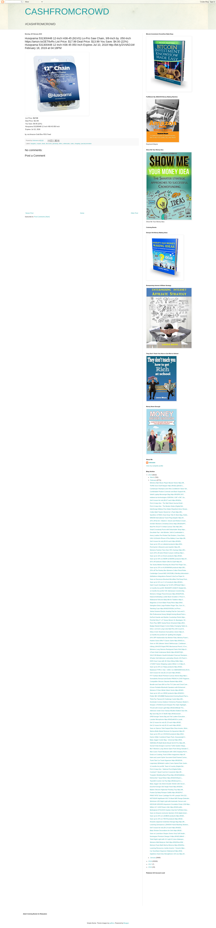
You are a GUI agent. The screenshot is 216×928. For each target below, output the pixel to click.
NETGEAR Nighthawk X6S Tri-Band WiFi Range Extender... (170, 798)
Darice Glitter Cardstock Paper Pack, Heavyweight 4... (168, 737)
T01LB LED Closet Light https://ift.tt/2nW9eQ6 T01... (167, 708)
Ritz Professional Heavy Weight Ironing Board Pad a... (168, 614)
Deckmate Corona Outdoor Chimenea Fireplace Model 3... (169, 702)
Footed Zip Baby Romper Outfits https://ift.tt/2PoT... (167, 792)
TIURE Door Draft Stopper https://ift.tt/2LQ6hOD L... (167, 486)
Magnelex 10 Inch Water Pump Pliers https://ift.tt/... (167, 603)
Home (82, 213)
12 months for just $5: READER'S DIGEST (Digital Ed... (168, 588)
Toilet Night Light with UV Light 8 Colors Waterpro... (167, 839)
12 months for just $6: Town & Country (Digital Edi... (167, 766)
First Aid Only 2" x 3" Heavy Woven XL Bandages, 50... (168, 620)
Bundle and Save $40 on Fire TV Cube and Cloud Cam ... (169, 684)
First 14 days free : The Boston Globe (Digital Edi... (167, 506)
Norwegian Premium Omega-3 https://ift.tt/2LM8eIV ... (168, 836)
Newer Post (29, 213)
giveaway (55, 143)
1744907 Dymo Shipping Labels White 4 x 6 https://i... (168, 664)
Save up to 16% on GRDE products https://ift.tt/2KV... (167, 693)
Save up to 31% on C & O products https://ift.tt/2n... (167, 582)
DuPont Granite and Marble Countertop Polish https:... (168, 617)
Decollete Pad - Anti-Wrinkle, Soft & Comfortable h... (167, 532)
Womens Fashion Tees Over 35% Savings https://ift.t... (168, 550)
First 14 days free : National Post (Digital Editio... (166, 769)
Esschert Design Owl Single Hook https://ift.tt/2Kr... (167, 787)
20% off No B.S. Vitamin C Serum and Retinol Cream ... (168, 521)
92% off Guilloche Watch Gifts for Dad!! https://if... (166, 562)
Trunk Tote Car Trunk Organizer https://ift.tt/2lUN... (166, 760)
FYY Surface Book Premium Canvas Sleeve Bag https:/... (169, 676)
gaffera (112, 923)
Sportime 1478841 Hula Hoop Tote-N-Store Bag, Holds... (169, 515)
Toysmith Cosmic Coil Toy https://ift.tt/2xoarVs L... (166, 781)
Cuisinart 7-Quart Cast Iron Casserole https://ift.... (166, 772)
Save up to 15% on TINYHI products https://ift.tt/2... (167, 819)
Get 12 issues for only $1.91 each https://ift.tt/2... (166, 725)
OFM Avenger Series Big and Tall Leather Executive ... (168, 716)
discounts (49, 143)
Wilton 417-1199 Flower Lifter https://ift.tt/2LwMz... (166, 807)
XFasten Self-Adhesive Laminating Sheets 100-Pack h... (169, 658)
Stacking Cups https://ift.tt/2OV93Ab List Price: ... (166, 608)
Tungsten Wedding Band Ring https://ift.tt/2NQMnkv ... (168, 775)
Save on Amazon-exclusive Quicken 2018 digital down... (169, 813)
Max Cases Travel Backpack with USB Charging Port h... (169, 752)
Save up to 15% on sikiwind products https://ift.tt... (166, 544)
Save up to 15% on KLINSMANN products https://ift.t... (168, 567)
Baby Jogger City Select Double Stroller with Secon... (168, 784)
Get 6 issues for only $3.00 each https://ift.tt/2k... (166, 541)
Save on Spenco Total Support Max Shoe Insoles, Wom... (169, 728)
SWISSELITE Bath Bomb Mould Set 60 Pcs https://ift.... (168, 743)
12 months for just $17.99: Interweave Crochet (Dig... (167, 591)
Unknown (152, 463)
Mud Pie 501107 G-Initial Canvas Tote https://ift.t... (166, 527)
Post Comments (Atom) (42, 217)
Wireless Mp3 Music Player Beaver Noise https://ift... (167, 483)
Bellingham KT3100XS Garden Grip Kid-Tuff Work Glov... (169, 810)
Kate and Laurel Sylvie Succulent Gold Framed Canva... (169, 757)
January (153, 858)
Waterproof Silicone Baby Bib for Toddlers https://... (167, 600)
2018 (150, 861)
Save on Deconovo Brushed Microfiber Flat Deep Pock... (169, 579)
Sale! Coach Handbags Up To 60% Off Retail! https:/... (168, 585)
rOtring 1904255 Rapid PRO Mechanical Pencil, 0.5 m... (169, 646)
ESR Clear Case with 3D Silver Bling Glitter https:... (167, 661)
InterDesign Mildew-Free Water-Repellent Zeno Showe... (169, 509)
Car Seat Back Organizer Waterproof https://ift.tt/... (166, 851)
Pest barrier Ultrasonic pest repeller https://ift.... (165, 547)
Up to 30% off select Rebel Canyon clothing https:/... (167, 553)
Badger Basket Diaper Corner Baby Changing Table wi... (169, 626)
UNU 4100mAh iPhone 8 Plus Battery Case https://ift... (168, 538)
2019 (150, 475)
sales (72, 143)
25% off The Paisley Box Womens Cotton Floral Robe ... (169, 570)
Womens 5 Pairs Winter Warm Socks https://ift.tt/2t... (167, 690)
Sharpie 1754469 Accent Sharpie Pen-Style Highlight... (168, 705)
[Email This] (49, 140)
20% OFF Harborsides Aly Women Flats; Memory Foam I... (169, 638)
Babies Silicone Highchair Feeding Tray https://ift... (167, 790)
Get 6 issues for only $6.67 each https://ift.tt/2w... (166, 500)
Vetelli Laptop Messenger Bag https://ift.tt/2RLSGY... (167, 494)
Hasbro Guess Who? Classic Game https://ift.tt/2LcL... (168, 641)
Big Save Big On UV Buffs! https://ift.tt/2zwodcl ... (166, 714)
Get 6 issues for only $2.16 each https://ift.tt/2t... (165, 673)
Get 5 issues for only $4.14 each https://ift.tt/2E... (166, 828)
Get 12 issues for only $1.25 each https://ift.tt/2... (166, 722)
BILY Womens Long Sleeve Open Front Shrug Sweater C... (170, 749)
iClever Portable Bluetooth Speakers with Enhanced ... (168, 687)
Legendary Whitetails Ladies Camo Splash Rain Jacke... (169, 763)
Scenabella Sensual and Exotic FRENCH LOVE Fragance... (170, 679)
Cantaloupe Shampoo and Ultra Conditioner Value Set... (169, 489)
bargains (33, 143)
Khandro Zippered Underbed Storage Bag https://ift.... (168, 822)
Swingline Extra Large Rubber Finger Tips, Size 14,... (168, 605)
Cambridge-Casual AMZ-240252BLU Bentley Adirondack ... (170, 573)
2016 (150, 867)
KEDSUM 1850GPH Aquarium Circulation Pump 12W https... (170, 804)
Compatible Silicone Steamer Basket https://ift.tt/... (166, 681)
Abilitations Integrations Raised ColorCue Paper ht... (167, 576)
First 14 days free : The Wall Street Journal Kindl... (167, 503)
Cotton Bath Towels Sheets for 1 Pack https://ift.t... (166, 512)
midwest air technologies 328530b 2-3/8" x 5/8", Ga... (168, 497)
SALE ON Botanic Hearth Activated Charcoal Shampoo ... (169, 655)
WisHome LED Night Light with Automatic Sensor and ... (169, 801)
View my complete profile (154, 466)
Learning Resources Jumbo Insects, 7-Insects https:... (168, 848)
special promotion (86, 143)
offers (60, 143)
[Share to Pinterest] (58, 140)
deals (43, 143)
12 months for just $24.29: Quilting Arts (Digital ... (166, 635)
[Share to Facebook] (56, 140)
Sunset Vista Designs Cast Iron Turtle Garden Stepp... (168, 746)
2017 (150, 864)
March (152, 477)
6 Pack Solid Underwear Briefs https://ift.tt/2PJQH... (167, 652)
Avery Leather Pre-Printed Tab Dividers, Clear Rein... (168, 535)
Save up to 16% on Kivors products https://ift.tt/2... (166, 556)
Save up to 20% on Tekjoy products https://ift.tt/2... (166, 667)
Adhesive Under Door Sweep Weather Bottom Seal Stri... (169, 711)
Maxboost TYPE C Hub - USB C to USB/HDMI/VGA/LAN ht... (170, 670)
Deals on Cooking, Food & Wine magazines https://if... (168, 754)
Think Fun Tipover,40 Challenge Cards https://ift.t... (167, 699)
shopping (77, 143)
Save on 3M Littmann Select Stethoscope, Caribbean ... (168, 643)
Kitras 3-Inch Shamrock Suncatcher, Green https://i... (167, 632)
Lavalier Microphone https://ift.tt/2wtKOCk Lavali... (166, 719)
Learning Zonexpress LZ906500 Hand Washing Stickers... (169, 825)
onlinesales (66, 143)
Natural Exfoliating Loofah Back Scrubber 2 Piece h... (168, 597)
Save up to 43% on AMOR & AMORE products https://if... (169, 559)
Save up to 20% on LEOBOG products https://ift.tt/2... (167, 816)
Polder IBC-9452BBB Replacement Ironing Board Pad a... (169, 696)
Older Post (134, 213)
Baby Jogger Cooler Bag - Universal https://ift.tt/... (166, 740)
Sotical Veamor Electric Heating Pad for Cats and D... (168, 611)
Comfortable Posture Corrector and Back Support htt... (168, 491)
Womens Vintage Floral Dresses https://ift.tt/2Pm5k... (167, 594)
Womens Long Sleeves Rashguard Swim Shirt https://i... (169, 649)
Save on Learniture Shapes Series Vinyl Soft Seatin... (168, 833)
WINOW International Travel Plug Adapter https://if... (167, 518)
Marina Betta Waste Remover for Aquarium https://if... (167, 731)
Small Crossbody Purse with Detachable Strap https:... (168, 529)
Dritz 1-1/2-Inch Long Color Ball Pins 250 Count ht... (167, 629)
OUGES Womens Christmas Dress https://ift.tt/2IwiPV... (168, 524)
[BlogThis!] (51, 140)
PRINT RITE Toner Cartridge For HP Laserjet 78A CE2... (169, 795)
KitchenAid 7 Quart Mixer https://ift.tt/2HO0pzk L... (166, 778)
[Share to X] (53, 140)
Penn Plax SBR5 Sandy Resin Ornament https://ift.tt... (168, 623)
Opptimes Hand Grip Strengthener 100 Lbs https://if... (168, 854)
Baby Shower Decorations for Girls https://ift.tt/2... (166, 830)
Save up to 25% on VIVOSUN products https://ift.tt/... (167, 734)
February (153, 480)
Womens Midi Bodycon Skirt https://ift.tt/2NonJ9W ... (167, 842)
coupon (39, 143)
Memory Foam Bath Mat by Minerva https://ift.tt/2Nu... (167, 845)
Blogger (126, 923)
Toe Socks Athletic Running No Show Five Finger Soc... (168, 565)
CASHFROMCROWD (67, 11)
